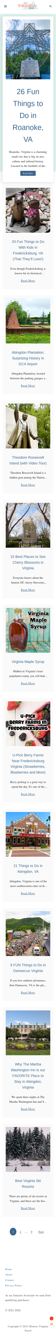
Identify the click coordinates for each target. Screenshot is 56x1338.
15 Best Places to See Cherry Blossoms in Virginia (28, 562)
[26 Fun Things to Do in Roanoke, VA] (28, 49)
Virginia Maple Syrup (28, 662)
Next (41, 1232)
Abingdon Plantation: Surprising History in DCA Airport (28, 358)
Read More (29, 174)
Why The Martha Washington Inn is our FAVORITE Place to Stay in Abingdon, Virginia (28, 1075)
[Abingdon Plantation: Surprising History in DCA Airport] (28, 321)
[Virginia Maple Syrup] (28, 630)
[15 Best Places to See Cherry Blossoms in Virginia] (28, 525)
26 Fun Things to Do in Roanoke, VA (28, 115)
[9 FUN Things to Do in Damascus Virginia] (28, 933)
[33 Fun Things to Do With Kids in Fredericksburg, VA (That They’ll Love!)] (28, 210)
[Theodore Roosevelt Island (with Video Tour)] (28, 426)
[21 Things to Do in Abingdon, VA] (28, 834)
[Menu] (5, 6)
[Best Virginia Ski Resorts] (28, 1149)
